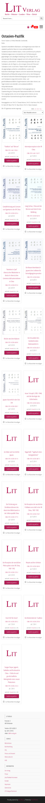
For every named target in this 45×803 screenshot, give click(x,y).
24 (35, 109)
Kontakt (6, 781)
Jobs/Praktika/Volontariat (11, 777)
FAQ (6, 750)
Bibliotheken (8, 743)
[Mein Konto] (28, 27)
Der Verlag (7, 770)
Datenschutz (8, 788)
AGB (6, 760)
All (41, 109)
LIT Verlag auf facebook (11, 791)
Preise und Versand (10, 753)
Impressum (7, 784)
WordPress (21, 800)
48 (38, 109)
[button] (11, 166)
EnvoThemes (34, 800)
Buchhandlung (8, 747)
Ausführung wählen (12, 160)
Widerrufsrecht (9, 757)
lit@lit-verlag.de (12, 733)
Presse (6, 774)
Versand (11, 156)
